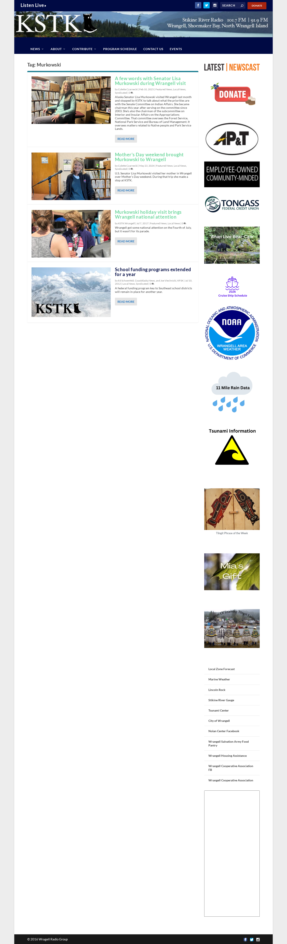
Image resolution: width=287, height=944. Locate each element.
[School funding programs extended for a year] (71, 292)
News (35, 49)
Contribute (82, 49)
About (56, 49)
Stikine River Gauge (221, 700)
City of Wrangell (219, 720)
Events (176, 49)
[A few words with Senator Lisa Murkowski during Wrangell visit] (71, 100)
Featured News (163, 89)
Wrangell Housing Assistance (227, 755)
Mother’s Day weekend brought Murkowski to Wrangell (149, 157)
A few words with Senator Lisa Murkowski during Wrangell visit (150, 81)
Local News (179, 89)
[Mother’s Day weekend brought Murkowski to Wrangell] (71, 176)
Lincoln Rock (216, 690)
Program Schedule (120, 49)
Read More (125, 139)
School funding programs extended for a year (153, 272)
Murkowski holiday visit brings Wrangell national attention (148, 214)
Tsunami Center (218, 710)
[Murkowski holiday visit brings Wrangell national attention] (71, 234)
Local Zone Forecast (221, 669)
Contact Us (153, 49)
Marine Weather (219, 679)
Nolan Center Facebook (223, 731)
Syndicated (121, 92)
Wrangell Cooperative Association (230, 780)
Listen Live (32, 5)
